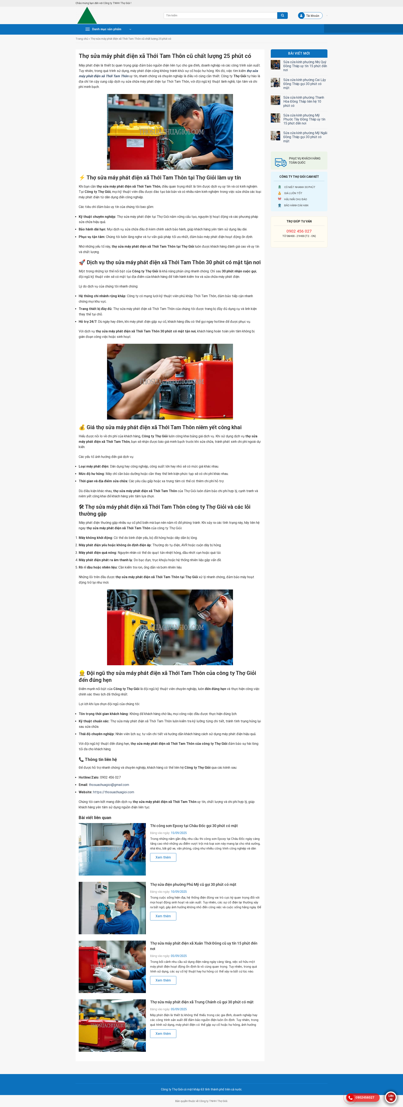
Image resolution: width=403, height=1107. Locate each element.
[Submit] (282, 15)
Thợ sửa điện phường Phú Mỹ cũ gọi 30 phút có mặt (193, 884)
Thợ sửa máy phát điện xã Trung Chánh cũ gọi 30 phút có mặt (202, 1002)
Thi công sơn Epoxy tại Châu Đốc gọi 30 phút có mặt (194, 825)
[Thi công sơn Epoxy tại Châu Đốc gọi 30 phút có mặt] (112, 849)
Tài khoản (312, 15)
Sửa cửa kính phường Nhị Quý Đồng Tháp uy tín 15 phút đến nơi (305, 66)
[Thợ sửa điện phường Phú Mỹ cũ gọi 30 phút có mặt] (112, 908)
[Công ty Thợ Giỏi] (116, 15)
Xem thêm (163, 857)
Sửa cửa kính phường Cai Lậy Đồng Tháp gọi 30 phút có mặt (304, 84)
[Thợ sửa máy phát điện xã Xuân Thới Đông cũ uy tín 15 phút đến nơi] (112, 967)
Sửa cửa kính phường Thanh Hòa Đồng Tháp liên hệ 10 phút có (303, 101)
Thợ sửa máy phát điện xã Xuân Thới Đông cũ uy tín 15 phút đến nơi (203, 946)
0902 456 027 (299, 231)
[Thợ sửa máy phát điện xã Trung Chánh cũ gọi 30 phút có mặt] (112, 1025)
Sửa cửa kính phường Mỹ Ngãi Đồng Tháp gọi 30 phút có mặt (305, 137)
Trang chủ (82, 38)
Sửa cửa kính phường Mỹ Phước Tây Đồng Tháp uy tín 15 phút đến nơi (304, 119)
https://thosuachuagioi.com (113, 792)
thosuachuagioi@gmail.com (109, 785)
